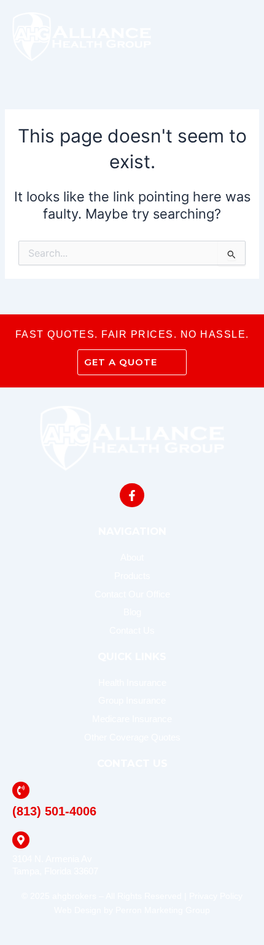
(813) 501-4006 (54, 811)
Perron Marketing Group (162, 910)
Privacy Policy (216, 896)
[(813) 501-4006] (20, 790)
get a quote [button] (120, 362)
